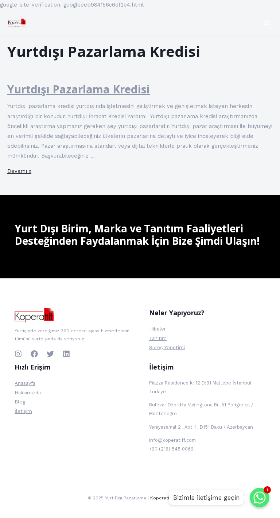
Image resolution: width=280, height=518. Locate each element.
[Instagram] (18, 353)
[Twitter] (50, 353)
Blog (20, 402)
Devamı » (19, 171)
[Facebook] (34, 353)
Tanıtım (158, 338)
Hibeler (157, 329)
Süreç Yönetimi (167, 347)
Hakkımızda (28, 392)
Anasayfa (25, 383)
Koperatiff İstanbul (171, 497)
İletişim (23, 411)
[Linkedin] (66, 353)
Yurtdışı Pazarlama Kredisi (78, 89)
